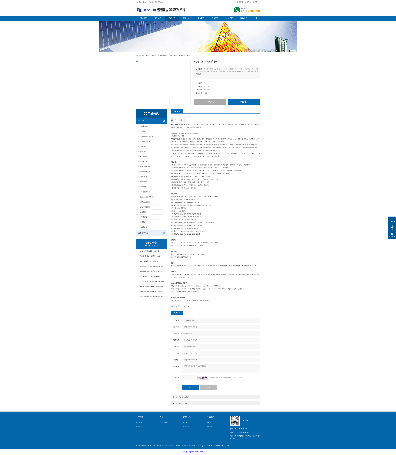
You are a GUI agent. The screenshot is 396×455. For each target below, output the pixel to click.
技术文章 (200, 18)
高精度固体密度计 (145, 171)
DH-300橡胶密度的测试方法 (149, 261)
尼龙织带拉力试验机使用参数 (150, 276)
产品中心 (172, 18)
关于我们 (157, 18)
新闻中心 (186, 18)
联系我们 (256, 2)
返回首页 (240, 2)
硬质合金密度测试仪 (146, 197)
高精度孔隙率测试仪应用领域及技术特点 (152, 296)
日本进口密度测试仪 (146, 136)
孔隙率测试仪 (144, 126)
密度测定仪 (143, 161)
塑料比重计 (143, 146)
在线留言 (248, 2)
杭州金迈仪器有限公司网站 (153, 2)
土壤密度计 (143, 212)
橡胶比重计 (143, 151)
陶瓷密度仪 (143, 217)
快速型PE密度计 (184, 403)
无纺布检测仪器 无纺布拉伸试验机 (152, 281)
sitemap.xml (202, 446)
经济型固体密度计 (145, 166)
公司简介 (139, 422)
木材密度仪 (143, 227)
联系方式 (209, 426)
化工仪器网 (225, 446)
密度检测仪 (143, 156)
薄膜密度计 (143, 182)
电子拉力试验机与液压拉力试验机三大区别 (152, 271)
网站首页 (143, 18)
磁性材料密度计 (145, 207)
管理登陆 (210, 446)
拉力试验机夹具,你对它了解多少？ (152, 291)
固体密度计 (163, 56)
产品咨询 (210, 102)
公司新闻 (186, 422)
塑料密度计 (173, 56)
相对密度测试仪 (145, 141)
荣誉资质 (215, 18)
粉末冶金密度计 (145, 202)
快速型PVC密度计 (184, 397)
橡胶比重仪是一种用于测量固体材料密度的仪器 (152, 286)
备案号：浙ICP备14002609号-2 (186, 446)
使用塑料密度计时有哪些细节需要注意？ (152, 266)
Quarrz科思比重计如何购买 (149, 251)
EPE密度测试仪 (145, 192)
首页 (147, 56)
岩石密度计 (143, 222)
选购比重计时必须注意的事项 (150, 256)
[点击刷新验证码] (202, 377)
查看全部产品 (143, 233)
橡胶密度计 (143, 187)
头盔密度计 (143, 131)
